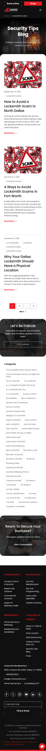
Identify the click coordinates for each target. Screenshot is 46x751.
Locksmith (27, 243)
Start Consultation (23, 544)
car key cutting (12, 489)
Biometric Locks (30, 450)
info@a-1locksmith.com (15, 679)
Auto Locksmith (12, 424)
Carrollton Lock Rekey (15, 506)
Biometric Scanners (14, 454)
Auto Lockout (30, 420)
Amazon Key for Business (17, 402)
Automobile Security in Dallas (18, 433)
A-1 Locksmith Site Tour (16, 389)
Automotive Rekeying (15, 446)
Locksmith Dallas (13, 247)
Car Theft (10, 502)
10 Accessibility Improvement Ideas (21, 370)
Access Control (29, 394)
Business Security (13, 476)
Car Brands (11, 485)
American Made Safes (15, 411)
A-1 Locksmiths (12, 243)
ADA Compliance (28, 398)
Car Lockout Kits (13, 498)
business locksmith (14, 467)
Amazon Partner (13, 407)
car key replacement (15, 493)
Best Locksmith (12, 450)
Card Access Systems (27, 502)
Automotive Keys (13, 437)
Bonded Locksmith (14, 459)
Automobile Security (30, 428)
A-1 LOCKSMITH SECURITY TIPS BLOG (20, 385)
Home (6, 16)
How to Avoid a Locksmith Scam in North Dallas (20, 106)
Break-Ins (31, 459)
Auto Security (12, 428)
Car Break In (25, 485)
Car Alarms (30, 480)
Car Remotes (30, 498)
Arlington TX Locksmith (15, 415)
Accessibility (11, 398)
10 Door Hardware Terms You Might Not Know (23, 375)
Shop (33, 3)
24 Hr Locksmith (13, 381)
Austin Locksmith (13, 420)
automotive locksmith (15, 441)
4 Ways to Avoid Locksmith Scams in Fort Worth (20, 191)
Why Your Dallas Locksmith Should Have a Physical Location (18, 264)
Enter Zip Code (12, 704)
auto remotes (30, 424)
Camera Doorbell (13, 480)
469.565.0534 (12, 674)
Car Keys (32, 493)
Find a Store (23, 710)
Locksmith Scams (13, 96)
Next (21, 311)
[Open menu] (40, 10)
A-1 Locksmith (30, 381)
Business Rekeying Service (17, 472)
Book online (13, 3)
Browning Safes (12, 463)
